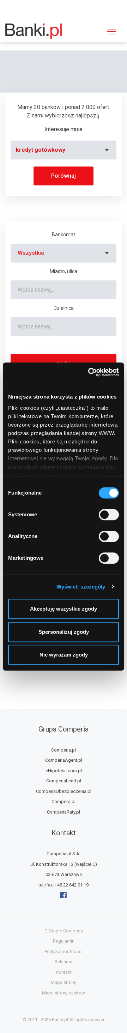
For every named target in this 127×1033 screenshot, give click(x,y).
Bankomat (63, 234)
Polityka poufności (63, 951)
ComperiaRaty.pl (63, 812)
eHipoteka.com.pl (64, 770)
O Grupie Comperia (63, 930)
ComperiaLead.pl (63, 780)
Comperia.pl (63, 750)
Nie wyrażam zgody (64, 655)
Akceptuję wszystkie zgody (63, 609)
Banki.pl (60, 1019)
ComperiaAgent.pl (63, 760)
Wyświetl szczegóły (80, 587)
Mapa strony (63, 982)
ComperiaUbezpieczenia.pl (63, 791)
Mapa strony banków (63, 992)
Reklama (63, 961)
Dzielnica (64, 308)
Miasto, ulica (63, 271)
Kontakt (64, 972)
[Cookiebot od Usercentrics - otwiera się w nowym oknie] (89, 372)
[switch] (109, 514)
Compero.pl (63, 801)
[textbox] (63, 150)
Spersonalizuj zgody (63, 632)
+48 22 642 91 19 (72, 885)
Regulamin (63, 941)
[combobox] (63, 150)
